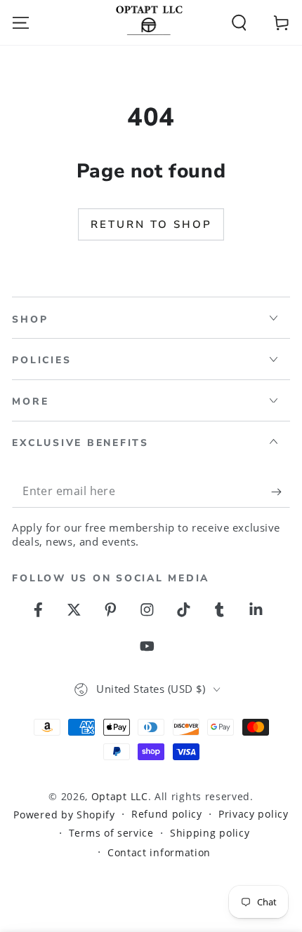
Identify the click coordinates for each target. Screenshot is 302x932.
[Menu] (21, 22)
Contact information (159, 852)
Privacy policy (253, 814)
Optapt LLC (119, 796)
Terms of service (111, 833)
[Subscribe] (280, 492)
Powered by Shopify (63, 815)
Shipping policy (209, 833)
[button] (239, 22)
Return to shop (151, 224)
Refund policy (166, 814)
